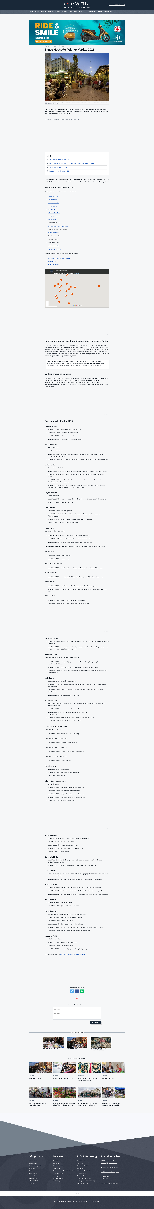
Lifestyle (82, 11)
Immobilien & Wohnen (95, 11)
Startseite (48, 46)
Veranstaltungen (54, 11)
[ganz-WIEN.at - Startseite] (77, 5)
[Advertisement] (77, 135)
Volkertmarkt (52, 200)
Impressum (105, 1176)
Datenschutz (105, 1178)
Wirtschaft (108, 11)
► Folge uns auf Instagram (110, 1172)
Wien (31, 11)
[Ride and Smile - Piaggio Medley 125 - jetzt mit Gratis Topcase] (77, 32)
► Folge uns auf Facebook (109, 1167)
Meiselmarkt (52, 219)
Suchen (124, 4)
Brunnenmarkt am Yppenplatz (58, 226)
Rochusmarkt (52, 206)
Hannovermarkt (53, 246)
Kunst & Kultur (40, 11)
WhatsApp (82, 991)
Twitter (72, 991)
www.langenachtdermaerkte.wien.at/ (72, 954)
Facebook (77, 991)
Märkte (61, 46)
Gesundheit (73, 11)
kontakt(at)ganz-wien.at (109, 1163)
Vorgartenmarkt (53, 203)
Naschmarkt (52, 209)
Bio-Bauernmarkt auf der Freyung (59, 258)
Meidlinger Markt (53, 216)
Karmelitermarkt (53, 196)
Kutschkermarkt (53, 232)
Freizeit (64, 11)
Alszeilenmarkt (53, 261)
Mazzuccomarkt (53, 265)
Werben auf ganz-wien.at (109, 1183)
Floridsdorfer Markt (54, 249)
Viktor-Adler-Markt (54, 213)
